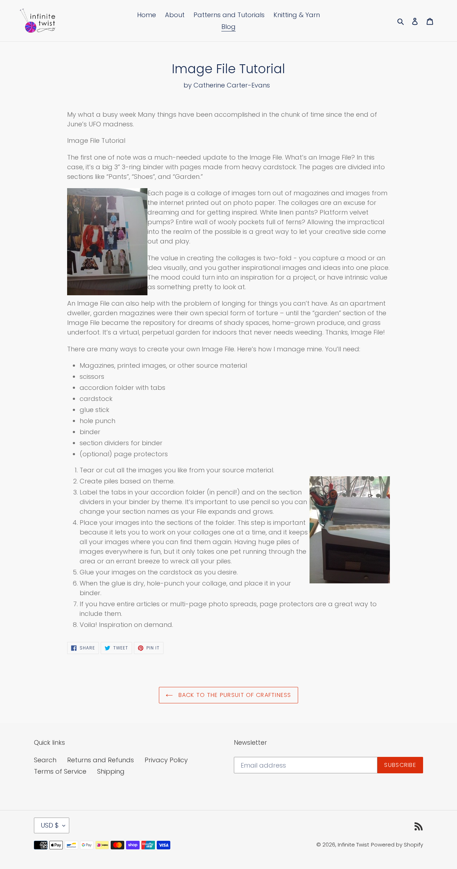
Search (45, 759)
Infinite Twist (353, 844)
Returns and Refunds (100, 759)
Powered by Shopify (397, 844)
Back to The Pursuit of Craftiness (233, 695)
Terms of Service (60, 771)
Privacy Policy (166, 759)
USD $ (50, 825)
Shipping (111, 771)
